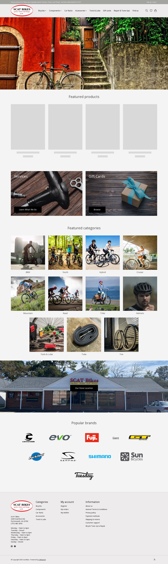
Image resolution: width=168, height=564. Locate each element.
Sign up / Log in (151, 2)
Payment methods (93, 516)
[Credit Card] (154, 560)
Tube (84, 354)
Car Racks (68, 10)
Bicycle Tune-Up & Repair (95, 526)
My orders (65, 509)
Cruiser (140, 272)
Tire (121, 354)
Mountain (28, 313)
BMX (28, 272)
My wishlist (65, 512)
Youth (65, 272)
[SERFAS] (68, 457)
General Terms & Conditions (96, 509)
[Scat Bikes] (22, 10)
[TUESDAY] (84, 476)
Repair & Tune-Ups (122, 10)
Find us (136, 10)
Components (41, 509)
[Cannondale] (28, 438)
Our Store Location (84, 388)
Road (65, 313)
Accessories (40, 516)
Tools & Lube (94, 10)
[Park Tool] (36, 457)
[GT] (139, 438)
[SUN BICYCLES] (131, 457)
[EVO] (60, 438)
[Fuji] (92, 438)
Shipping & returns (93, 519)
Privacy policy (91, 512)
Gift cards (107, 10)
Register (64, 506)
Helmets (140, 313)
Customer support (93, 522)
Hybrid (102, 272)
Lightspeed (42, 560)
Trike (102, 313)
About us (89, 506)
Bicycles (39, 506)
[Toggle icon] (146, 11)
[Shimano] (100, 457)
